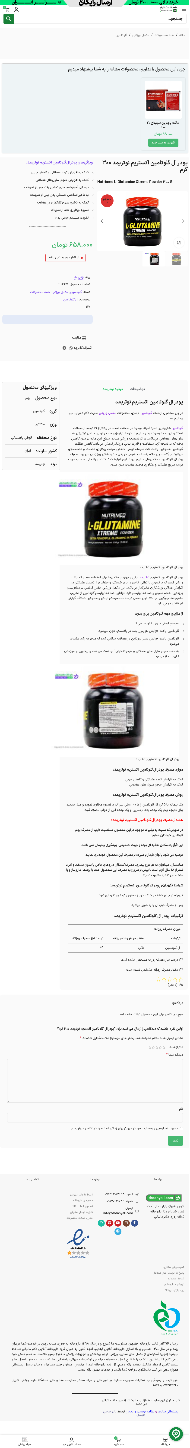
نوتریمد (79, 277)
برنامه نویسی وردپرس (140, 1411)
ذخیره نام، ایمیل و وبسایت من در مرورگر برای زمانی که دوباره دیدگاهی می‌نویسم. (124, 1128)
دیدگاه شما (174, 1055)
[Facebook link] (134, 1223)
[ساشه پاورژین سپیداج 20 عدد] (163, 100)
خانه (182, 35)
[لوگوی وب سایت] (168, 9)
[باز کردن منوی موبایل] (184, 9)
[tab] (137, 389)
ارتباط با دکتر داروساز (81, 1195)
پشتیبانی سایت (168, 1411)
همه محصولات (164, 35)
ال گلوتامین (70, 299)
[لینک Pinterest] (109, 1223)
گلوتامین (121, 35)
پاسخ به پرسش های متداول (168, 1273)
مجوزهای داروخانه (83, 1200)
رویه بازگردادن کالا (174, 1290)
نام (181, 1108)
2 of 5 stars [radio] (160, 1047)
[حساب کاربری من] (16, 9)
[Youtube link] (117, 1223)
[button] (163, 143)
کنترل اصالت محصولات (79, 1218)
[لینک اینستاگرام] (126, 1223)
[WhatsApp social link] (71, 348)
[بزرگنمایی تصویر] (179, 242)
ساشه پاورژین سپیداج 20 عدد (163, 125)
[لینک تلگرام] (64, 348)
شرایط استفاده (176, 1279)
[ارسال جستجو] (8, 19)
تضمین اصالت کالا (83, 1206)
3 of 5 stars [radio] (156, 1047)
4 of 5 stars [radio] (153, 1047)
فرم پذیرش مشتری (174, 1267)
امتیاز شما (176, 1047)
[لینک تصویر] (78, 1243)
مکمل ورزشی (140, 35)
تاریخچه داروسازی (174, 1284)
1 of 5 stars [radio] (163, 1047)
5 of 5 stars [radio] (150, 1047)
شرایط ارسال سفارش (81, 1212)
